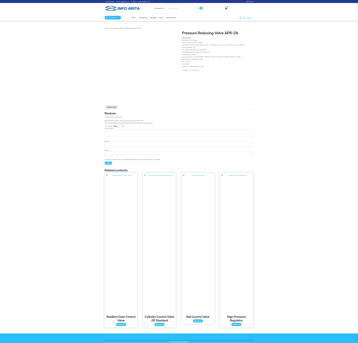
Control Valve (114, 28)
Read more (121, 324)
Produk (133, 17)
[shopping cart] (226, 9)
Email (107, 150)
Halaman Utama (110, 1)
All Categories (158, 8)
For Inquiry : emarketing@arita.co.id (140, 1)
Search (201, 8)
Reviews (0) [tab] (111, 107)
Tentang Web (143, 17)
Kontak (161, 17)
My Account (249, 1)
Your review (109, 128)
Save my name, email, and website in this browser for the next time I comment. (133, 159)
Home (107, 28)
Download (153, 17)
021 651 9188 (246, 18)
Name (107, 141)
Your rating (109, 126)
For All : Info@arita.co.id (122, 1)
